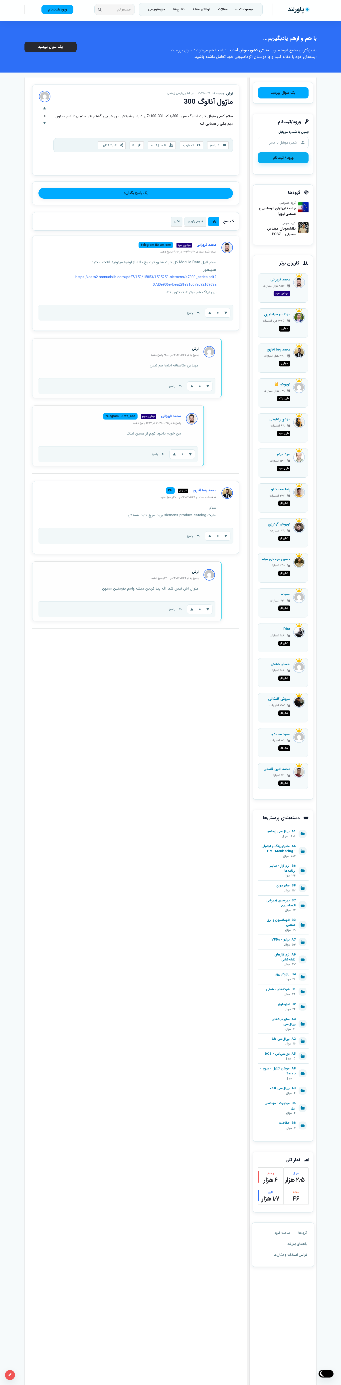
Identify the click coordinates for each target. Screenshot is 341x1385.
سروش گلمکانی (279, 699)
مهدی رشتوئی (279, 419)
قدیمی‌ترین (195, 221)
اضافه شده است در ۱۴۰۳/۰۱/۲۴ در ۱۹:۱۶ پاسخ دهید (188, 252)
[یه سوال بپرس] (10, 1375)
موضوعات (246, 9)
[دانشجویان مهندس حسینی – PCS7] (303, 227)
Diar (286, 629)
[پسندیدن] (44, 109)
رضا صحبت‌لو (280, 489)
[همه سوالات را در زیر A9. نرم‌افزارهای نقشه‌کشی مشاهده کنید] (283, 952)
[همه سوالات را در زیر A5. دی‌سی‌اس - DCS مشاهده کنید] (283, 1051)
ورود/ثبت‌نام (57, 9)
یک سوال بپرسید (50, 47)
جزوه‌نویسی (156, 9)
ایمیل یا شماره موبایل (293, 132)
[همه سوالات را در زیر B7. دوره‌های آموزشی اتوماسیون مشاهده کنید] (283, 898)
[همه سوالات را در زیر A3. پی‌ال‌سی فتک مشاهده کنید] (283, 1086)
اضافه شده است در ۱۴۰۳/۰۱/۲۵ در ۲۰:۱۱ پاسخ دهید (188, 497)
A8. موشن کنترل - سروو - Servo (278, 1071)
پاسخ (190, 312)
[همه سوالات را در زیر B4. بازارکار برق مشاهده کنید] (283, 972)
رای (213, 221)
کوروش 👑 (282, 384)
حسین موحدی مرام (276, 559)
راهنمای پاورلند (297, 1243)
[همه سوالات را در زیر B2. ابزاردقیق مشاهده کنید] (283, 1002)
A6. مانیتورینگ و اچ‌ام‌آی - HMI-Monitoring (278, 849)
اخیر (176, 221)
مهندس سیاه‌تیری (277, 314)
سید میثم (283, 454)
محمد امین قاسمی (277, 769)
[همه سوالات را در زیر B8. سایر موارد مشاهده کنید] (283, 883)
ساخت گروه (282, 1232)
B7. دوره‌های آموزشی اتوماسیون (281, 903)
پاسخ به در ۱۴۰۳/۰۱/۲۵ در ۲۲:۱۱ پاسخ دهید (174, 578)
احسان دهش (280, 664)
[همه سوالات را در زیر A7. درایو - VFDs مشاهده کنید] (283, 937)
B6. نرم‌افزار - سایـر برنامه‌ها (283, 868)
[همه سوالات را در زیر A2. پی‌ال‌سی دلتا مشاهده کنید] (283, 1036)
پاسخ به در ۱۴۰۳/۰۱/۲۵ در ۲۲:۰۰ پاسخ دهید (174, 355)
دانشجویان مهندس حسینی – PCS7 (281, 231)
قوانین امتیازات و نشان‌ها (290, 1254)
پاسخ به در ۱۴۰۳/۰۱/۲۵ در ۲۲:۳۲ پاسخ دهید (157, 423)
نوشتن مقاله (201, 9)
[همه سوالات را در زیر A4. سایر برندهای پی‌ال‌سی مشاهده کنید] (283, 1017)
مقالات (223, 9)
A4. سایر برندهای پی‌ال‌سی (284, 1022)
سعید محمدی (280, 734)
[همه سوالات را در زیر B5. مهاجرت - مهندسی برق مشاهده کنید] (283, 1101)
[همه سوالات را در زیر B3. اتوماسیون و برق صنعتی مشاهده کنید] (283, 918)
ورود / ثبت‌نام (283, 158)
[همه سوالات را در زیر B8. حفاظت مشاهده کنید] (283, 1121)
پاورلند (296, 9)
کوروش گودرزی (279, 524)
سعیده (285, 594)
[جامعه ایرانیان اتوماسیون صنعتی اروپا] (303, 207)
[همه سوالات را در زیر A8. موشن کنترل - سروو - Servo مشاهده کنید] (283, 1066)
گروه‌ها (302, 1232)
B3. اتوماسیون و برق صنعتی (281, 923)
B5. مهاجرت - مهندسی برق (280, 1106)
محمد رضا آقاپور (278, 349)
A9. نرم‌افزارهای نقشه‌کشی (285, 957)
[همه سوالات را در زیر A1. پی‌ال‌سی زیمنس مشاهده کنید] (283, 829)
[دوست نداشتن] (44, 123)
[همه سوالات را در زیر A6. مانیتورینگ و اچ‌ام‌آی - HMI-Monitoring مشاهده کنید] (283, 844)
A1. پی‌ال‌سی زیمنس (179, 93)
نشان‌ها (178, 9)
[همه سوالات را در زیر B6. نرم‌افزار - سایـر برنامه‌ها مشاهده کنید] (283, 863)
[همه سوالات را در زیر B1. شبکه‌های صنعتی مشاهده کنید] (283, 987)
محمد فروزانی (280, 279)
